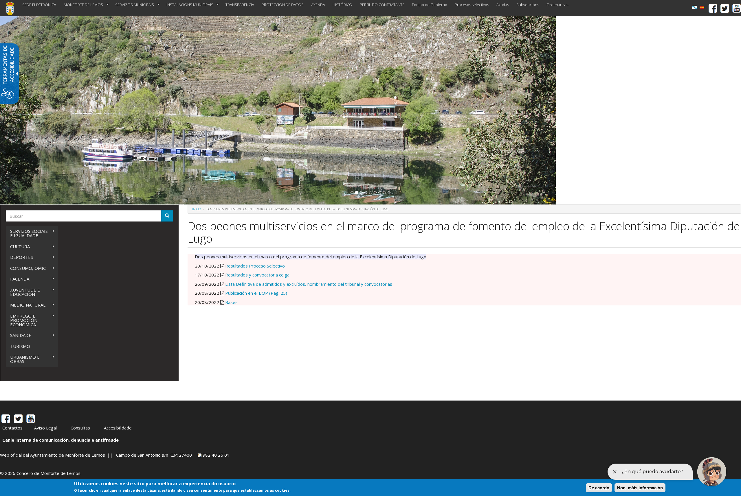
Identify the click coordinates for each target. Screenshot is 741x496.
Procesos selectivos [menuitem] (472, 4)
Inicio (196, 209)
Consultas (80, 428)
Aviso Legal (45, 428)
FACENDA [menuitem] (17, 279)
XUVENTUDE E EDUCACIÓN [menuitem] (23, 292)
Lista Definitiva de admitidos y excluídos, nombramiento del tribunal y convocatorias (308, 284)
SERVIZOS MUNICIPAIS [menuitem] (132, 5)
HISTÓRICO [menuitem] (342, 4)
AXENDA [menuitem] (318, 4)
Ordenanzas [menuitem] (557, 4)
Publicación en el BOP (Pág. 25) (256, 293)
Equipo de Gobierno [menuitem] (429, 4)
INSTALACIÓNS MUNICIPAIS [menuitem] (188, 5)
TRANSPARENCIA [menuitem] (239, 4)
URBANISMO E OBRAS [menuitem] (23, 359)
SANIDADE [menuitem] (18, 335)
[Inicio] (12, 8)
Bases (231, 302)
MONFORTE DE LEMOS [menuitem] (81, 5)
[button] (352, 192)
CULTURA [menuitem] (18, 247)
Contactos (12, 428)
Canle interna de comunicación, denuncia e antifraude (60, 440)
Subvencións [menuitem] (527, 4)
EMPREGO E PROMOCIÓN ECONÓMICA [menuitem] (21, 320)
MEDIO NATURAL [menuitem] (25, 305)
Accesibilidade (118, 428)
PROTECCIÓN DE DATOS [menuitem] (283, 4)
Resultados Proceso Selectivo (255, 266)
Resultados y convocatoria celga (257, 275)
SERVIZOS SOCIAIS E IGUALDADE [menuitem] (27, 233)
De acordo (598, 487)
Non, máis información (640, 487)
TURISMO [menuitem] (20, 346)
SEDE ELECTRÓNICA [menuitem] (39, 4)
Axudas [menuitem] (502, 4)
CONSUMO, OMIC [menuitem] (26, 268)
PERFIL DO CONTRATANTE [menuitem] (382, 4)
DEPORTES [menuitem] (19, 257)
